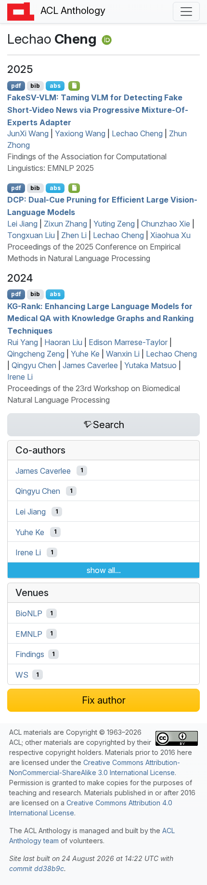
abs (55, 85)
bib (35, 85)
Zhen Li (74, 235)
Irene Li (20, 377)
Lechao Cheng (137, 133)
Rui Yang (22, 342)
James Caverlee (90, 365)
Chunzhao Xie (165, 223)
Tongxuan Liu (31, 235)
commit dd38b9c (36, 868)
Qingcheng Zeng (36, 354)
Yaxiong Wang (80, 133)
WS (21, 675)
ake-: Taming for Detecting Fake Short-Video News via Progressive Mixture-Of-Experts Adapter (97, 110)
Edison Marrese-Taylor (128, 342)
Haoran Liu (63, 342)
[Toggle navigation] (186, 11)
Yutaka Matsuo (150, 365)
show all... (104, 570)
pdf (16, 85)
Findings (29, 654)
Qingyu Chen (34, 365)
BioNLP (28, 613)
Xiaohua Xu (170, 235)
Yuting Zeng (114, 223)
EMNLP (28, 633)
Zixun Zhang (65, 223)
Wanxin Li (123, 354)
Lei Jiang (22, 223)
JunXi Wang (28, 133)
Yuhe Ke (85, 354)
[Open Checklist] (74, 86)
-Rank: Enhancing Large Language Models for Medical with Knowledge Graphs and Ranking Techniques (100, 318)
